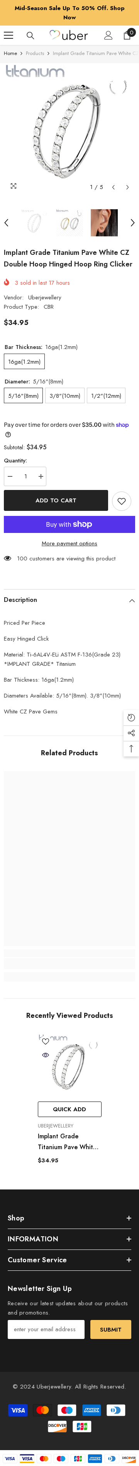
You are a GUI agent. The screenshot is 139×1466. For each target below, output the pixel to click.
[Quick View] (45, 1055)
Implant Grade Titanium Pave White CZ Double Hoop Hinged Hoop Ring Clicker (67, 1142)
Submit (111, 1329)
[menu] (8, 35)
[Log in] (108, 35)
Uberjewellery (44, 297)
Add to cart (56, 500)
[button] (113, 187)
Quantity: (15, 460)
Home (10, 53)
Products (35, 53)
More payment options (69, 543)
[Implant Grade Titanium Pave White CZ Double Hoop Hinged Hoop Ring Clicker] (70, 1066)
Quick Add (69, 1109)
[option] (69, 13)
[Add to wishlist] (121, 501)
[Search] (30, 35)
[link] (69, 963)
